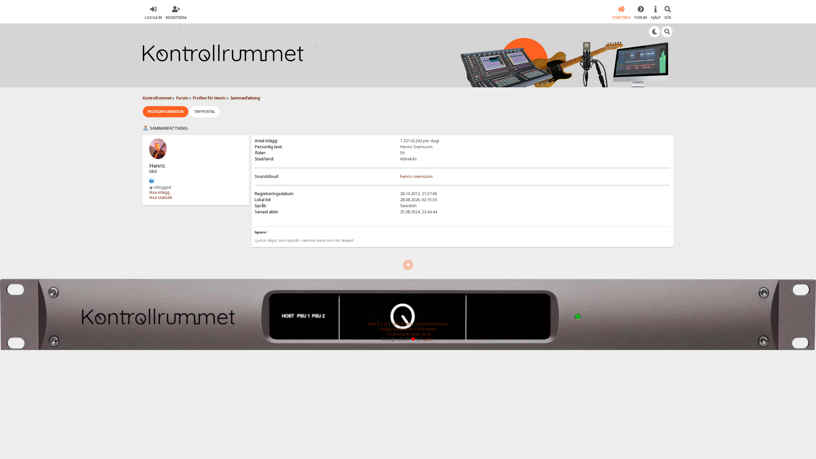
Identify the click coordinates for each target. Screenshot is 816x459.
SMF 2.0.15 (378, 324)
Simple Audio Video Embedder (408, 329)
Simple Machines (432, 324)
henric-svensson (416, 176)
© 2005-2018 (418, 334)
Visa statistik (160, 197)
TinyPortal (395, 334)
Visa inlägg (159, 192)
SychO (427, 339)
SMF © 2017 (403, 324)
